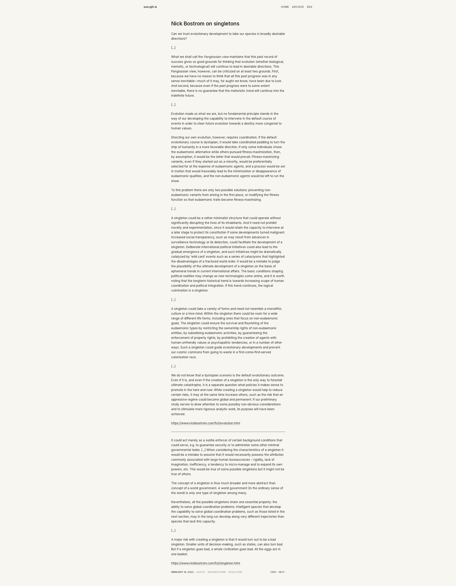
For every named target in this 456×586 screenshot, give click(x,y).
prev (274, 572)
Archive (298, 7)
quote (200, 572)
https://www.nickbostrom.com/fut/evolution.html (205, 423)
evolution (235, 572)
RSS (309, 7)
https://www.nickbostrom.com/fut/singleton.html (205, 563)
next (282, 572)
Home (285, 7)
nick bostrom (217, 572)
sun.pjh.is (150, 7)
